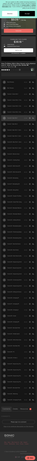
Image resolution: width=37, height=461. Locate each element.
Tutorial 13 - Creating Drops (13, 160)
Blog (5, 442)
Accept (27, 14)
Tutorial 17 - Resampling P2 (13, 184)
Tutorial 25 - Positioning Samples (15, 232)
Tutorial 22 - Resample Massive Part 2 (16, 214)
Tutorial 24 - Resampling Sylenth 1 (15, 226)
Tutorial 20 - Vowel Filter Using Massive (16, 202)
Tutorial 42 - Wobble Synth (13, 333)
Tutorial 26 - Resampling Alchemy (15, 238)
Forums (6, 444)
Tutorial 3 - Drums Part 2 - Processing (15, 100)
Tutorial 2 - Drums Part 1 (12, 94)
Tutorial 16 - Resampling (12, 178)
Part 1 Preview (10, 88)
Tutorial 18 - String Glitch (13, 190)
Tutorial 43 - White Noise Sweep (14, 339)
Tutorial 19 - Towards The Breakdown (15, 196)
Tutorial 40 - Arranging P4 (13, 321)
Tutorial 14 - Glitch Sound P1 (13, 166)
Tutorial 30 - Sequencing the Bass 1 (15, 261)
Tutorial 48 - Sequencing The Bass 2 (15, 369)
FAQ (21, 442)
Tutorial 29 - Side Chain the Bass (14, 255)
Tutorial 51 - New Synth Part (13, 387)
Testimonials (12, 444)
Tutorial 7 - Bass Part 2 (12, 124)
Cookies (26, 444)
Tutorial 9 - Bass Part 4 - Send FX (14, 136)
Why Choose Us (15, 442)
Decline (9, 14)
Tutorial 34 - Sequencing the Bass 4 (15, 285)
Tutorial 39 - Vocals (11, 315)
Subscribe (18, 31)
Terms (17, 444)
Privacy (21, 444)
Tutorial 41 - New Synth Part (13, 327)
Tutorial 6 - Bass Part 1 (12, 118)
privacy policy (26, 5)
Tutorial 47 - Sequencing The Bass (15, 363)
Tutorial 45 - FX (10, 351)
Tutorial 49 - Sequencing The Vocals (15, 375)
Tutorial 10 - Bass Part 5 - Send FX (15, 142)
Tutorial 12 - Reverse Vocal (13, 154)
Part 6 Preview (10, 82)
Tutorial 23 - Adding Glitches (14, 220)
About (9, 442)
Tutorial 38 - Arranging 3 (12, 309)
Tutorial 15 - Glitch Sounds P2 (14, 172)
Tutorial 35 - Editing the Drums (14, 291)
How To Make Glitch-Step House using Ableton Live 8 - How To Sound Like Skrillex (18, 64)
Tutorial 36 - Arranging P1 (13, 297)
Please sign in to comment (18, 422)
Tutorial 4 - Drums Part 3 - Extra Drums (16, 106)
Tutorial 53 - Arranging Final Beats (15, 399)
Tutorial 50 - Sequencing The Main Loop (16, 381)
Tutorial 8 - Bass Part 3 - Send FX (14, 130)
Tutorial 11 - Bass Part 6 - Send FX (15, 148)
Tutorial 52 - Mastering (12, 393)
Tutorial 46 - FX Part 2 (12, 357)
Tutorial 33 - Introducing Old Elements (16, 279)
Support (25, 442)
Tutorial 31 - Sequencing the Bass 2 (15, 267)
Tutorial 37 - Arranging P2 (13, 303)
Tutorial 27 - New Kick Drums (14, 244)
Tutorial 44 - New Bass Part (13, 345)
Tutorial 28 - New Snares (13, 249)
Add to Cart (18, 50)
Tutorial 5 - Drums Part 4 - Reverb (15, 112)
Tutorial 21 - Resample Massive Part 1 (15, 208)
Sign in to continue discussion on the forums (18, 426)
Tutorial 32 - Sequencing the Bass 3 (15, 273)
